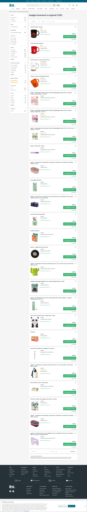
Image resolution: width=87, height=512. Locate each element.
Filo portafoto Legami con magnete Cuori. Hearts (42, 348)
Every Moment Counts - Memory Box (39, 382)
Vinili (33, 472)
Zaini (68, 474)
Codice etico (54, 495)
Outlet (13, 19)
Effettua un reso (42, 491)
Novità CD (34, 469)
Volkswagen (14, 67)
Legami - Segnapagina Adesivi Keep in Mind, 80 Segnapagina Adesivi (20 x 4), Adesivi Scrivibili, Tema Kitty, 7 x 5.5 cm (51, 111)
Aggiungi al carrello (70, 36)
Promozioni (14, 17)
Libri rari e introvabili (24, 471)
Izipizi (13, 55)
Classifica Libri (12, 471)
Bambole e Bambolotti (60, 474)
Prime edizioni (23, 469)
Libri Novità (11, 469)
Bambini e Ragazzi (47, 476)
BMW (13, 72)
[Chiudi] (85, 506)
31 (56, 451)
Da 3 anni (14, 89)
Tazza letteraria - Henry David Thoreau (39, 60)
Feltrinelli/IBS (43, 61)
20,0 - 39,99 (14, 42)
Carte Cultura (43, 1)
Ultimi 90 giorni (15, 26)
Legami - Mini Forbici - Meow (37, 146)
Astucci (69, 476)
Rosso (13, 102)
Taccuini (69, 469)
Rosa (13, 99)
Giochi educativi (59, 471)
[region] (43, 506)
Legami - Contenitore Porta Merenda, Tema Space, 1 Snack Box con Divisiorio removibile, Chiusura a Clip (51, 416)
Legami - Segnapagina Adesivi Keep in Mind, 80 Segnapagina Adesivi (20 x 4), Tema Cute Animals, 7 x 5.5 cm (52, 129)
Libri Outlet (11, 472)
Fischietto (32, 332)
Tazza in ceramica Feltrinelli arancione (39, 76)
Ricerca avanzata (58, 5)
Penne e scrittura (71, 472)
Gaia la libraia (29, 493)
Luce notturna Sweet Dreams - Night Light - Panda (42, 315)
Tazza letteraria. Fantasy (36, 27)
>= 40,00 (13, 44)
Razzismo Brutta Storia (69, 496)
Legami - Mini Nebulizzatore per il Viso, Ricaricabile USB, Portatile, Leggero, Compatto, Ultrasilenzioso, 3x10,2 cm (51, 298)
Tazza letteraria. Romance (36, 43)
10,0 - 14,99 (14, 39)
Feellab (13, 53)
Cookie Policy (26, 510)
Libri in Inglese (11, 474)
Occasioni (14, 21)
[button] (54, 5)
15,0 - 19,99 (14, 41)
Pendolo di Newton (34, 230)
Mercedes (14, 70)
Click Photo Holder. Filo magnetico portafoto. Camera (43, 399)
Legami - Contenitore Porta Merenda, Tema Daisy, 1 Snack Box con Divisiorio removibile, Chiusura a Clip (51, 163)
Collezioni (23, 474)
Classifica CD (35, 471)
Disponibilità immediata (16, 32)
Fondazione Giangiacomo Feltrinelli (70, 492)
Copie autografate (24, 472)
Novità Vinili (35, 474)
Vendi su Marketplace (56, 491)
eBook (10, 476)
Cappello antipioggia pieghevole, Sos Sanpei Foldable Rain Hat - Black (47, 281)
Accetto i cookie (72, 506)
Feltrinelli (43, 78)
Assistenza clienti (59, 1)
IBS (12, 111)
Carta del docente (50, 1)
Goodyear (14, 68)
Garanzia (41, 493)
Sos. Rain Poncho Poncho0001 (37, 214)
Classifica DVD (47, 471)
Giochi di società (59, 472)
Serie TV (45, 474)
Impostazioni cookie (62, 506)
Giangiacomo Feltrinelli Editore (70, 490)
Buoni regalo (38, 1)
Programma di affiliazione (57, 490)
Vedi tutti (12, 59)
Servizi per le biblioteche (56, 488)
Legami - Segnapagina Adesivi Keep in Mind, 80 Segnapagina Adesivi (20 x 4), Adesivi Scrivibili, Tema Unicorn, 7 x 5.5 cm (51, 93)
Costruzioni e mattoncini (60, 469)
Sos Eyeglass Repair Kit (36, 180)
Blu (12, 97)
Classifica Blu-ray (47, 472)
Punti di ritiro (33, 1)
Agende (69, 471)
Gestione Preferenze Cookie (44, 495)
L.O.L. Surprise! (14, 65)
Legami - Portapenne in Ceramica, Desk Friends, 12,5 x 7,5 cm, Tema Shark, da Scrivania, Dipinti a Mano (51, 365)
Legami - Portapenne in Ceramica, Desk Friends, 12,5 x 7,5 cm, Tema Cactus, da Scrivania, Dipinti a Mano (52, 264)
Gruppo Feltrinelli (68, 488)
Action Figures (58, 476)
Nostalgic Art (14, 51)
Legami (13, 49)
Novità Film (46, 469)
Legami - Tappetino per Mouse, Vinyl (39, 247)
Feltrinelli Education (68, 494)
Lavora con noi (55, 493)
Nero (13, 95)
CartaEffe (27, 1)
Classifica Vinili (35, 476)
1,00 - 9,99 (14, 38)
